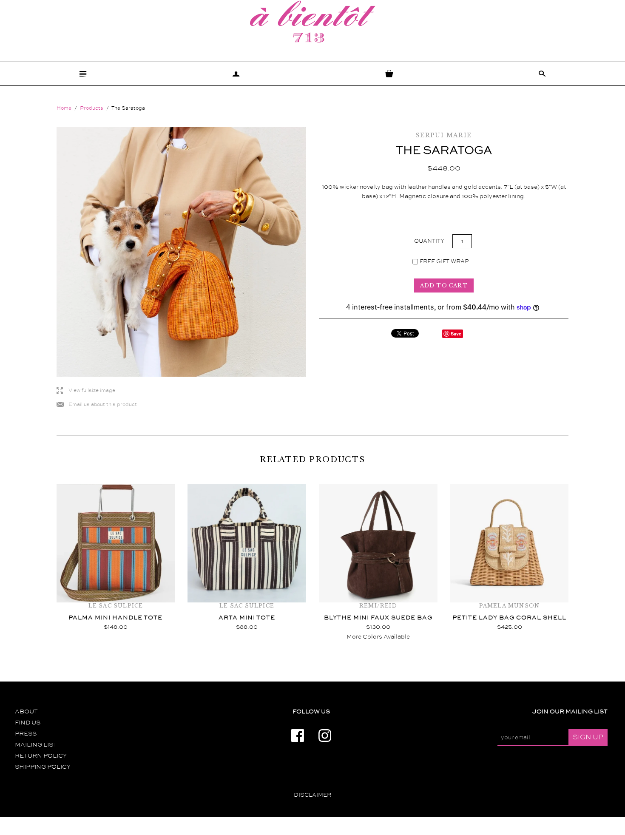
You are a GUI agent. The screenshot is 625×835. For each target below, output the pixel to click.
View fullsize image (86, 391)
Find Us (27, 723)
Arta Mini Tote (247, 618)
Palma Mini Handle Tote (115, 618)
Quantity (430, 241)
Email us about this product (97, 405)
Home (64, 108)
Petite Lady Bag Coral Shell (509, 618)
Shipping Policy (43, 767)
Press (26, 734)
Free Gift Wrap (444, 261)
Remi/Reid (378, 605)
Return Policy (41, 756)
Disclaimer (312, 795)
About (26, 712)
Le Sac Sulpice (115, 605)
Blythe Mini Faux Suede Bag (378, 618)
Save (456, 333)
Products (91, 108)
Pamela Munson (509, 605)
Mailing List (36, 745)
